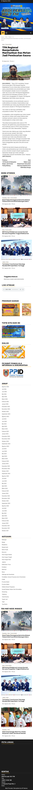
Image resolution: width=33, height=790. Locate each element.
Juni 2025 (4, 421)
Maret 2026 (5, 399)
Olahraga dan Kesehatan (8, 574)
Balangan (4, 539)
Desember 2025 (6, 406)
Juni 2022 (4, 511)
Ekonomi (4, 552)
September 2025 (6, 414)
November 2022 (6, 498)
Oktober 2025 (5, 411)
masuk (12, 279)
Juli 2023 (4, 478)
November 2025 (6, 409)
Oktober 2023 (5, 471)
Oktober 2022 (5, 501)
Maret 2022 (5, 518)
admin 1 (13, 61)
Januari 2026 (5, 404)
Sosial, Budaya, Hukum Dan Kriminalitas (12, 589)
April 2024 (4, 456)
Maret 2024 (5, 458)
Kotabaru (4, 567)
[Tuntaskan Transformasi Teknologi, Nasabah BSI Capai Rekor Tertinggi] (16, 250)
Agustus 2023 (5, 476)
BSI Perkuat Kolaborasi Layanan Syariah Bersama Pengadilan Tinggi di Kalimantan (15, 232)
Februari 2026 (5, 401)
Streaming (4, 592)
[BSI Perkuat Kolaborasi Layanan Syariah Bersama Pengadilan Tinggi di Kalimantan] (16, 218)
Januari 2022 (5, 523)
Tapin (3, 601)
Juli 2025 (4, 419)
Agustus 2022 (5, 506)
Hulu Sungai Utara (6, 559)
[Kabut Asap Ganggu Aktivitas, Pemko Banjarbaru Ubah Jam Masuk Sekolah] (16, 717)
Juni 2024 (4, 451)
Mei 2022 (4, 513)
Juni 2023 (4, 481)
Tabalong (4, 594)
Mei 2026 (4, 394)
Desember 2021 (6, 525)
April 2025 (4, 426)
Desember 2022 (6, 496)
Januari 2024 (5, 463)
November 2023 (6, 468)
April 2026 (4, 396)
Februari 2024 (5, 461)
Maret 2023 (5, 488)
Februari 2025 (5, 431)
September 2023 (6, 473)
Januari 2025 (5, 434)
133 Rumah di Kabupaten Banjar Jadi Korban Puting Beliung (9, 162)
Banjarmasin (5, 547)
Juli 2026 (4, 389)
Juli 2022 (4, 508)
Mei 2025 (4, 424)
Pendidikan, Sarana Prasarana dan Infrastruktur (14, 577)
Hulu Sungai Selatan (7, 554)
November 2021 (6, 528)
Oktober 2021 (5, 530)
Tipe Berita (4, 604)
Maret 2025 (5, 429)
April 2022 (4, 515)
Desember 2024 (6, 436)
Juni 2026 (4, 391)
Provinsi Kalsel (8, 44)
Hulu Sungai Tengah (7, 557)
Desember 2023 (6, 466)
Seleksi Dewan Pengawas (8, 587)
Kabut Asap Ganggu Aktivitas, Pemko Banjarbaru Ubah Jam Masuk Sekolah (14, 732)
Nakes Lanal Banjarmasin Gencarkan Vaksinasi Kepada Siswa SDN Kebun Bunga (24, 163)
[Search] (31, 32)
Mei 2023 (4, 483)
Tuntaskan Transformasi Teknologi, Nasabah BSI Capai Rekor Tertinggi (13, 264)
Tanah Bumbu (5, 597)
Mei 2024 (4, 453)
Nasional (4, 569)
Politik (3, 579)
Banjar (3, 542)
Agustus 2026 (5, 386)
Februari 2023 (5, 491)
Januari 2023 (5, 493)
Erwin (14, 204)
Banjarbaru (4, 197)
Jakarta (4, 262)
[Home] (3, 33)
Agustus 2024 (5, 446)
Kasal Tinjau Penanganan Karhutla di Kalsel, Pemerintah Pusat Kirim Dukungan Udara (16, 200)
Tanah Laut (5, 599)
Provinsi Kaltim (8, 229)
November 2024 (6, 438)
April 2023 (4, 486)
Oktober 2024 (5, 441)
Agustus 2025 (5, 416)
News (3, 44)
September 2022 (6, 503)
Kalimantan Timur (6, 564)
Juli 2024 (4, 448)
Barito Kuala (5, 549)
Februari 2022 (5, 520)
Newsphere (17, 788)
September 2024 (6, 443)
